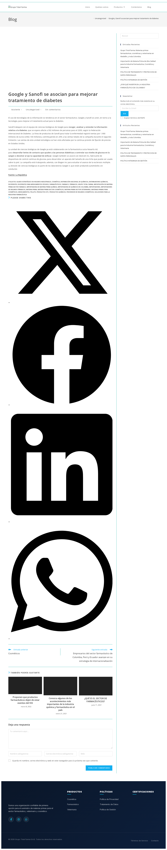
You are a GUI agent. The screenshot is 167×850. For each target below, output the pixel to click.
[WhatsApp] (26, 819)
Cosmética (71, 799)
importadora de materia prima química (42, 187)
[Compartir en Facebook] (61, 405)
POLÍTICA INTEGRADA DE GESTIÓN (133, 80)
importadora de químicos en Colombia (73, 187)
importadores (94, 187)
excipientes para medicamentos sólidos (33, 184)
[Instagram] (18, 819)
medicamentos (23, 192)
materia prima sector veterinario (77, 189)
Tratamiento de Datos (109, 804)
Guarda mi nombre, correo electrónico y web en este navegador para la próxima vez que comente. (55, 760)
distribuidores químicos (98, 182)
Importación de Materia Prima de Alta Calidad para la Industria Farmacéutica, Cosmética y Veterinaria (138, 64)
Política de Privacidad (109, 799)
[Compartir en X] (61, 302)
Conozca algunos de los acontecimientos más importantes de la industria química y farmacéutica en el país (60, 704)
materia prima (31, 189)
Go (124, 113)
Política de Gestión (108, 809)
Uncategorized (33, 109)
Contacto (155, 841)
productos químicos (57, 192)
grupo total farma (85, 184)
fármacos (73, 184)
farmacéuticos (55, 184)
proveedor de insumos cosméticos (80, 192)
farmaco (65, 184)
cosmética (56, 182)
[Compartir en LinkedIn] (61, 522)
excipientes (12, 184)
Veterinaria (71, 809)
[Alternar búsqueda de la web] (157, 7)
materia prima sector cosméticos (51, 189)
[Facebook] (11, 819)
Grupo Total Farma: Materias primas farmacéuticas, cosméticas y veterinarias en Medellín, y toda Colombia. (137, 53)
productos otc (43, 192)
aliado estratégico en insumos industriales (34, 182)
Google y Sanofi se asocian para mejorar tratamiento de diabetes (134, 18)
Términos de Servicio (139, 841)
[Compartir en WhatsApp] (61, 639)
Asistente (15, 109)
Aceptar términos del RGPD (134, 118)
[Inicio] (91, 18)
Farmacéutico (73, 804)
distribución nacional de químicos (74, 182)
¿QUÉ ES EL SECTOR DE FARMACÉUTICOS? (95, 700)
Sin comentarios (53, 109)
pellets (33, 192)
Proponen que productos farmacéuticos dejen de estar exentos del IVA (25, 700)
